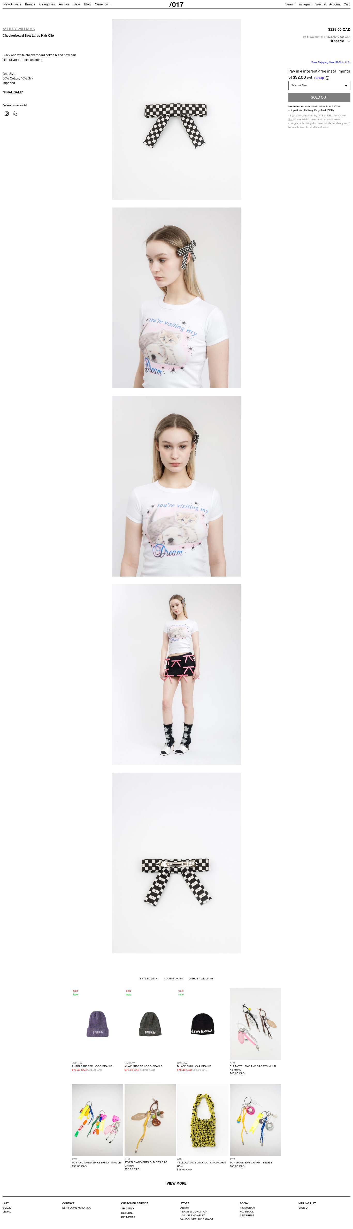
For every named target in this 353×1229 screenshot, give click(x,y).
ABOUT (184, 1207)
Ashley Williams (19, 29)
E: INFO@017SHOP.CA (76, 1207)
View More (177, 1183)
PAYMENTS (128, 1217)
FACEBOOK (247, 1211)
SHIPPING (127, 1208)
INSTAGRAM (247, 1207)
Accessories (173, 978)
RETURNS (127, 1212)
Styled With (148, 978)
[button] (319, 38)
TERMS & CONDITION (193, 1211)
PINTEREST (247, 1215)
